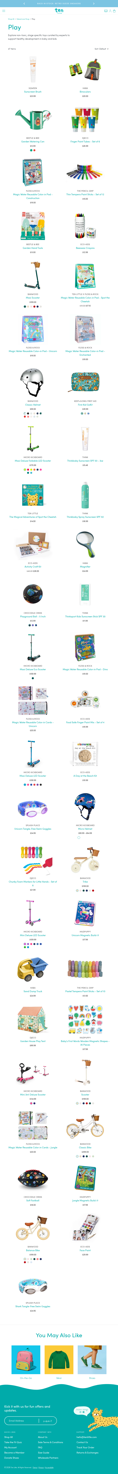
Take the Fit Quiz (13, 1442)
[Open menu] (3, 11)
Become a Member (14, 1453)
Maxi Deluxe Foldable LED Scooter (33, 461)
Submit (47, 1421)
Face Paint (85, 1250)
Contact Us (82, 1442)
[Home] (59, 11)
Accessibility (49, 1468)
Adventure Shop (23, 19)
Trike (85, 882)
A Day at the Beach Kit (85, 776)
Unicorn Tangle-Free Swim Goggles (32, 829)
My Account (10, 1448)
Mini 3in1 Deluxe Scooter (33, 1095)
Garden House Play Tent (32, 1041)
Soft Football (32, 1201)
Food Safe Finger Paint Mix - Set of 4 (85, 722)
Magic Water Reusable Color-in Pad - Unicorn (33, 351)
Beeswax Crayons (85, 248)
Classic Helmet (33, 405)
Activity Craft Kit (33, 567)
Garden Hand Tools (33, 248)
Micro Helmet (85, 829)
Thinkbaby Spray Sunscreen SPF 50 (85, 517)
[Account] (110, 11)
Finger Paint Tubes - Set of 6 (85, 142)
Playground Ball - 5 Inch (33, 617)
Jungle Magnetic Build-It (85, 1201)
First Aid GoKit (85, 405)
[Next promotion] (93, 3)
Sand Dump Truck (33, 991)
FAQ (40, 1448)
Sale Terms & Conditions (50, 1442)
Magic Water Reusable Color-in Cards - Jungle (32, 1148)
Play (33, 19)
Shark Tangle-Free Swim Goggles (32, 1306)
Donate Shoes (11, 1458)
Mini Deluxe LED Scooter (33, 935)
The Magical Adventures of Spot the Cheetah (32, 517)
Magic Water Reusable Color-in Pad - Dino (85, 669)
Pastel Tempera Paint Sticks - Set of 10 (85, 991)
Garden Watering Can (32, 142)
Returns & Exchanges (87, 1453)
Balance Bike (33, 1250)
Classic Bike (85, 1148)
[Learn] (106, 11)
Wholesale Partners (48, 1458)
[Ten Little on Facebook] (83, 1412)
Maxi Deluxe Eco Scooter (33, 669)
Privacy (41, 1468)
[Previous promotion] (24, 3)
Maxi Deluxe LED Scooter (33, 776)
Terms (35, 1468)
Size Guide (43, 1453)
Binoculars (85, 92)
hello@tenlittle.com (87, 1437)
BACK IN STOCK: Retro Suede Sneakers (59, 4)
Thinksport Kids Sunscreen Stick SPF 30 (85, 617)
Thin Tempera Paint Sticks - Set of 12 (85, 195)
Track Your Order (85, 1448)
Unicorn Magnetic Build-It (85, 935)
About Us (42, 1437)
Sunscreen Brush (32, 92)
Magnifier (85, 567)
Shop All (11, 19)
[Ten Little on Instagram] (80, 1412)
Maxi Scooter (33, 298)
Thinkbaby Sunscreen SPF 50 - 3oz (85, 461)
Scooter (85, 1095)
